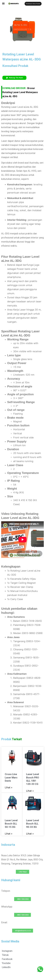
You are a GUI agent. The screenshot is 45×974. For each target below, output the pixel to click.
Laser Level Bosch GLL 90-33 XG (32, 823)
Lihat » (8, 787)
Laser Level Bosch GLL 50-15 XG (11, 823)
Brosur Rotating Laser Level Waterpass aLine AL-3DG (20, 92)
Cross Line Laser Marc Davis (11, 777)
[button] (3, 3)
